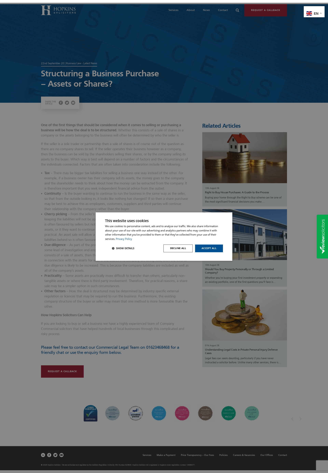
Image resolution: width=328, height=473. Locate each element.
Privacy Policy (124, 239)
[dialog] (164, 236)
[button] (123, 248)
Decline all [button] (178, 248)
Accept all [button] (209, 248)
